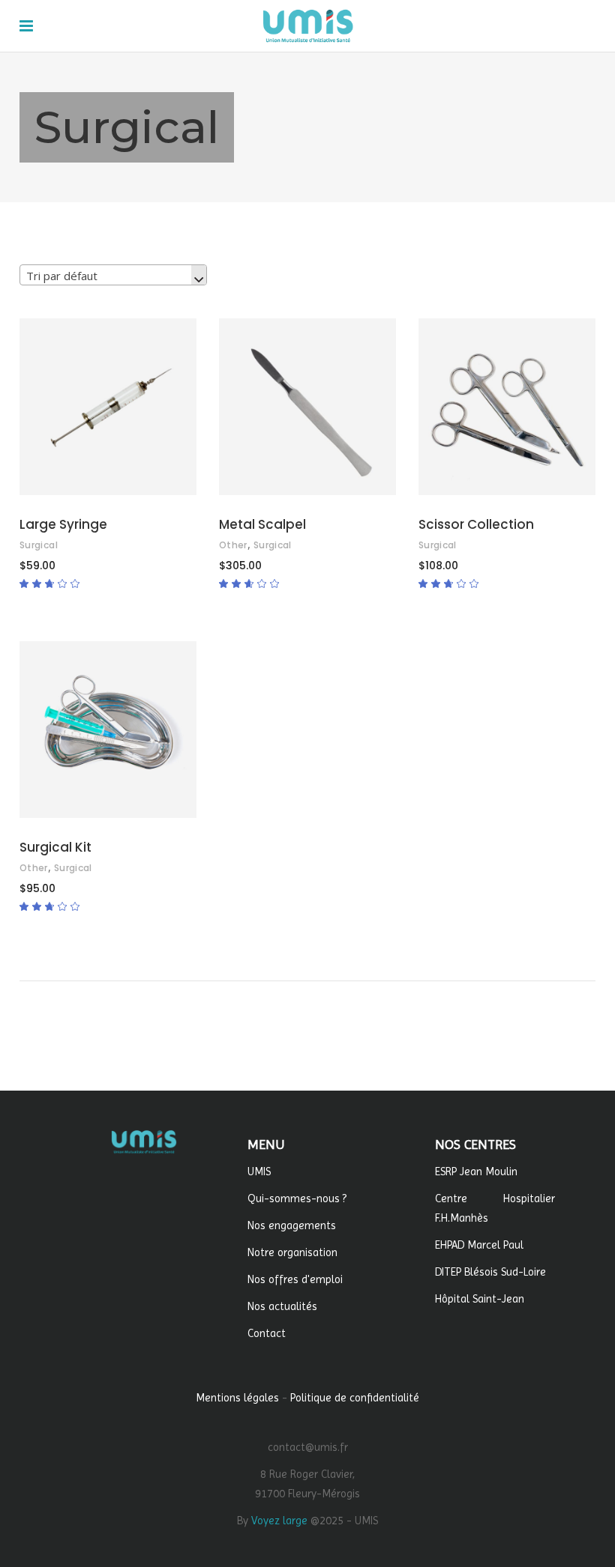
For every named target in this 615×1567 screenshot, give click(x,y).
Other (233, 545)
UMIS (259, 1171)
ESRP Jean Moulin (476, 1171)
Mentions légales (237, 1397)
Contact (267, 1333)
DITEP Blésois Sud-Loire (490, 1272)
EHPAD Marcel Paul (479, 1245)
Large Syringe (63, 524)
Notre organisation (293, 1252)
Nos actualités (282, 1306)
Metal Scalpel (262, 524)
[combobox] (113, 274)
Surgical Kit (56, 847)
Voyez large (279, 1520)
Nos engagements (292, 1225)
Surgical (39, 545)
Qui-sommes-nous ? (297, 1198)
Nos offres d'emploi (295, 1279)
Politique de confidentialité (354, 1397)
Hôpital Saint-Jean (479, 1299)
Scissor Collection (476, 524)
